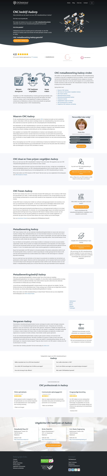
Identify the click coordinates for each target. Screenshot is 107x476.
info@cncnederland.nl (74, 466)
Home (68, 3)
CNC (42, 119)
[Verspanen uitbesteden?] (81, 327)
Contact (86, 3)
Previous (11, 400)
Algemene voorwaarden (19, 466)
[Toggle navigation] (92, 2)
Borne (71, 304)
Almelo (71, 303)
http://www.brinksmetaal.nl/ (49, 439)
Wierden (72, 306)
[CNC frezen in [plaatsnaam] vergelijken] (81, 197)
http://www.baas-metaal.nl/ (21, 439)
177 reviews (34, 57)
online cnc (46, 345)
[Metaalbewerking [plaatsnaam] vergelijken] (81, 236)
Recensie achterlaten (18, 468)
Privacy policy (16, 464)
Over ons (79, 3)
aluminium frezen (22, 218)
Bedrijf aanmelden (17, 463)
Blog (73, 3)
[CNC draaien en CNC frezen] (81, 162)
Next (96, 400)
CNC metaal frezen (29, 293)
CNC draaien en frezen (21, 174)
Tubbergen (72, 308)
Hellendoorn (73, 301)
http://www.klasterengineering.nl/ (78, 439)
